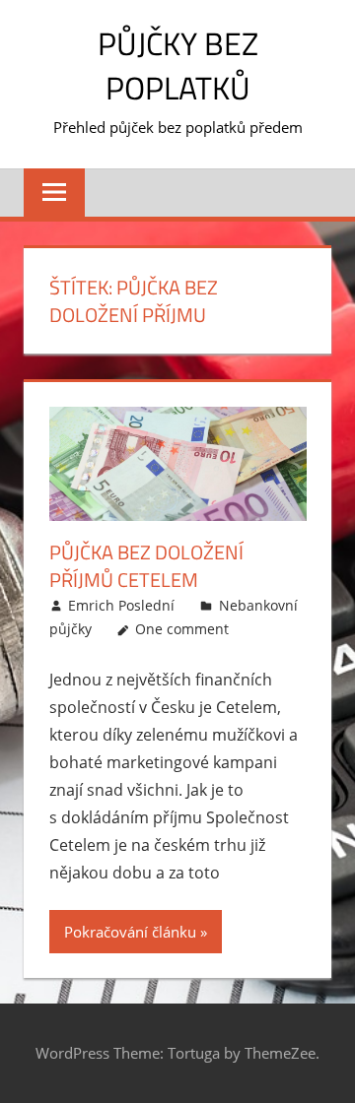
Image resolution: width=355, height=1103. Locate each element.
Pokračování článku (130, 931)
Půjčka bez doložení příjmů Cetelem (146, 566)
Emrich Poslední (121, 605)
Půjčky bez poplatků (178, 65)
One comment (182, 628)
